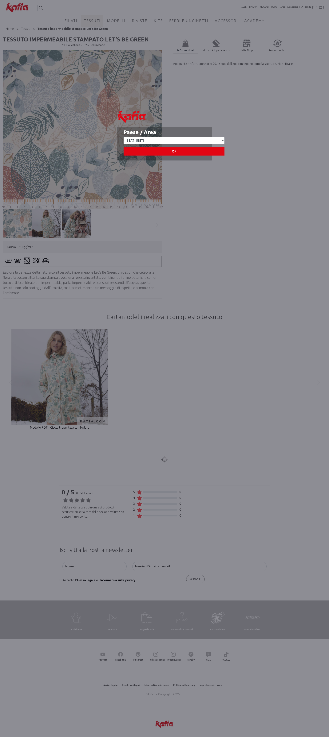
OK (174, 151)
